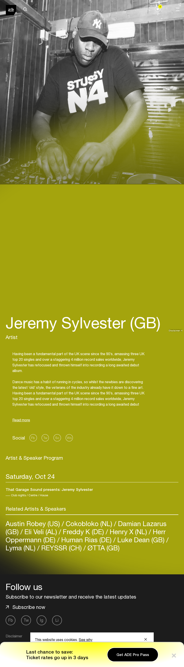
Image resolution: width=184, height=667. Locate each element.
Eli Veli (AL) (41, 532)
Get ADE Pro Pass (132, 654)
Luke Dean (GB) (141, 540)
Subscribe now (28, 607)
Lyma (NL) (21, 548)
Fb (33, 438)
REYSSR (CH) (61, 548)
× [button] (174, 654)
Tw (45, 438)
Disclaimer (174, 330)
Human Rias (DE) (86, 540)
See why (85, 640)
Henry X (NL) (128, 532)
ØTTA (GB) (103, 548)
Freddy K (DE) (83, 532)
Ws (69, 438)
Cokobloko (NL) (89, 523)
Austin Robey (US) (34, 523)
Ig (41, 620)
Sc (57, 438)
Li (57, 620)
